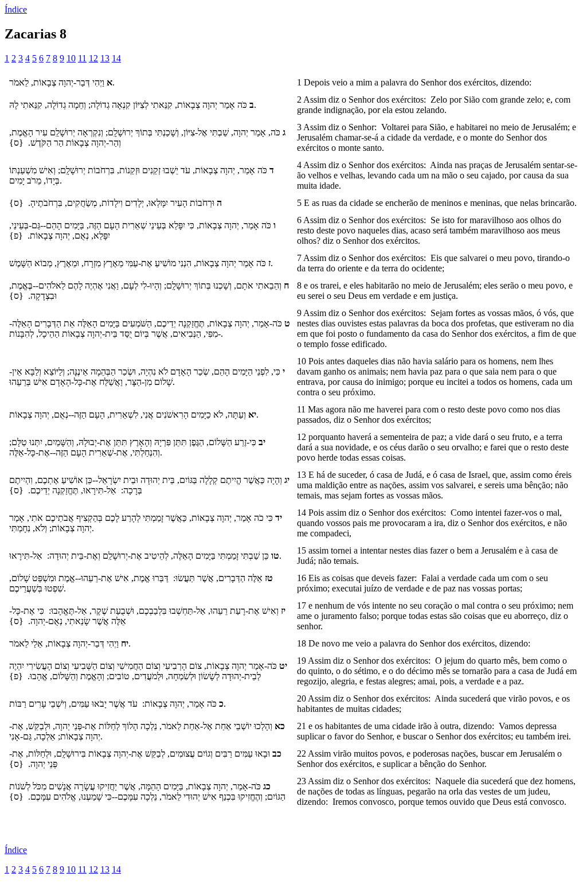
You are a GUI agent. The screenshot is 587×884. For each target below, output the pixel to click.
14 (116, 58)
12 (93, 58)
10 (71, 58)
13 (104, 58)
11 (82, 58)
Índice (16, 9)
